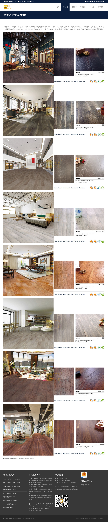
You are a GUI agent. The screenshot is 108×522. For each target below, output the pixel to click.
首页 (58, 7)
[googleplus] (99, 2)
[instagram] (97, 2)
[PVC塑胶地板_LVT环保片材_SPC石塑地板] (6, 6)
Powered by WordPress (82, 518)
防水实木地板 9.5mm (10, 489)
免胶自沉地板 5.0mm (10, 493)
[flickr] (92, 2)
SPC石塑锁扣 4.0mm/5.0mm (12, 482)
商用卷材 (74, 7)
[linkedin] (103, 2)
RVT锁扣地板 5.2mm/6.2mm (12, 486)
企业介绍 (91, 7)
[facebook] (86, 2)
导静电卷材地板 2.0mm (10, 504)
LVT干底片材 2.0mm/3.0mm (12, 479)
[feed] (94, 2)
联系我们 (100, 7)
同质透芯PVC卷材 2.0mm (11, 497)
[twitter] (88, 2)
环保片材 (65, 7)
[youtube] (90, 2)
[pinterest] (101, 2)
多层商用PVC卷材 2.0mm (11, 500)
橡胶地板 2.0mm (8, 507)
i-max (93, 518)
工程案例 (82, 7)
